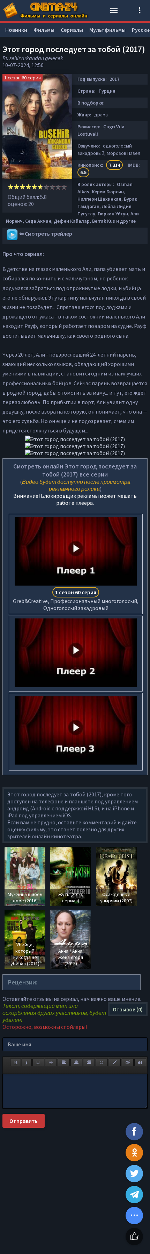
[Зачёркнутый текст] (51, 1062)
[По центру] (76, 1062)
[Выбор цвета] (115, 1062)
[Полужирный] (15, 1062)
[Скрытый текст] (128, 1062)
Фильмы (43, 29)
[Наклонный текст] (27, 1062)
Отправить (23, 1120)
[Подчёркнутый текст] (38, 1062)
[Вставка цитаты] (140, 1062)
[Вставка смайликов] (102, 1062)
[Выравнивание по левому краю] (64, 1062)
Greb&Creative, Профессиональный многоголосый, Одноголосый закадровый (75, 600)
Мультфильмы (107, 29)
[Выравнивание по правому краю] (89, 1062)
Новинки (16, 29)
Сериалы (72, 29)
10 (64, 187)
